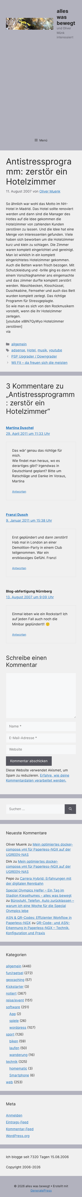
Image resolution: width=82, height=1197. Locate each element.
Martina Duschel (20, 428)
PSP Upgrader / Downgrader (34, 356)
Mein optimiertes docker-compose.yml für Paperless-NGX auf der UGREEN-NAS (39, 849)
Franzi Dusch (17, 515)
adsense (18, 350)
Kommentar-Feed (20, 1129)
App (12, 1014)
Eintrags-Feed (17, 1122)
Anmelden (14, 1115)
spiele (14, 1021)
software (13, 1007)
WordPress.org (17, 1136)
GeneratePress (41, 1190)
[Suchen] (70, 809)
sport (10, 1034)
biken (13, 1041)
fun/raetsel (14, 973)
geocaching (15, 980)
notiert (11, 993)
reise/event (15, 1000)
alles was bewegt (66, 17)
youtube (55, 350)
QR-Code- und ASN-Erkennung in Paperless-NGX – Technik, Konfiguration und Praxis (38, 928)
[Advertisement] (41, 91)
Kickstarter (14, 987)
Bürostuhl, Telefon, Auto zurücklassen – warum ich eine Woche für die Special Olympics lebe (40, 906)
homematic (18, 1068)
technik (12, 1062)
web (9, 1082)
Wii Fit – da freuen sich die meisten (39, 363)
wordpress (17, 1028)
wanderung (18, 1055)
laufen (14, 1048)
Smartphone (19, 1075)
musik (42, 350)
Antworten (19, 491)
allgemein (19, 344)
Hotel (31, 350)
